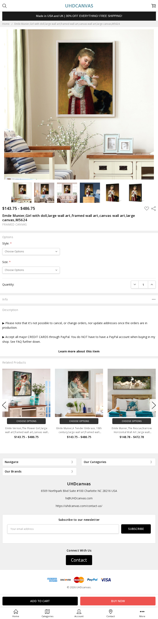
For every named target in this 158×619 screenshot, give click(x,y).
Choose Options (26, 421)
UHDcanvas (79, 484)
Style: (7, 243)
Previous (4, 405)
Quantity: (8, 284)
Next (154, 405)
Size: (6, 262)
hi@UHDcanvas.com (79, 498)
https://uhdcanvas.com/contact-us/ (79, 506)
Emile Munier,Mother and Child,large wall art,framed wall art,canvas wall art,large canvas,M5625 (132, 432)
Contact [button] (79, 560)
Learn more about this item (79, 351)
